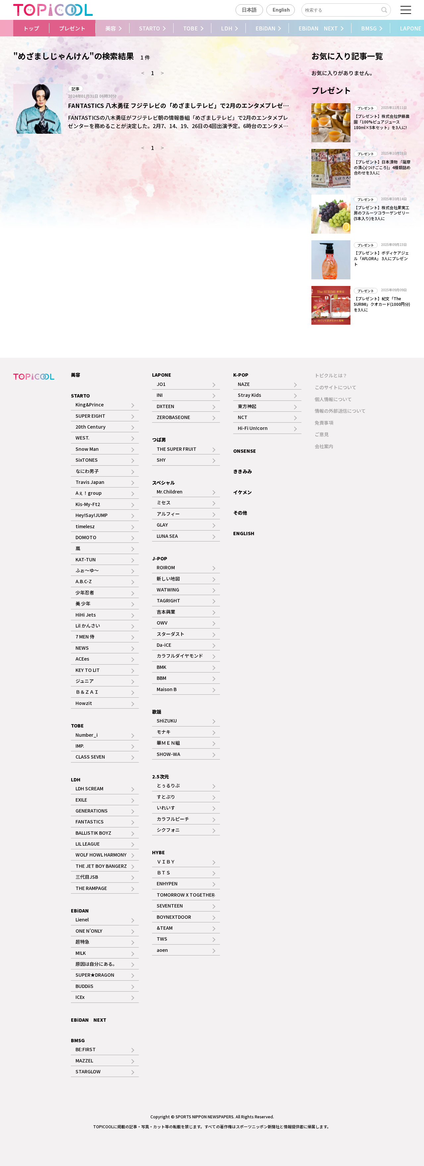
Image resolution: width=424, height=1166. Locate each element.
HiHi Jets (86, 614)
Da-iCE (164, 644)
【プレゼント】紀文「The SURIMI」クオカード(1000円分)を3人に (382, 304)
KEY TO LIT (88, 670)
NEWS (82, 647)
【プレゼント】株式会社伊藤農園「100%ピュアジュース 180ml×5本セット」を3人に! (381, 121)
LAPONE (161, 374)
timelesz (85, 526)
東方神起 (247, 406)
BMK (161, 667)
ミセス (164, 502)
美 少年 (83, 603)
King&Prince (90, 404)
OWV (162, 622)
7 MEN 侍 (85, 636)
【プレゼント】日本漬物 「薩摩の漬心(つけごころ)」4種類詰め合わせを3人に (382, 167)
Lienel (82, 919)
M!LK (81, 953)
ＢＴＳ (164, 872)
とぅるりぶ (168, 785)
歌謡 (156, 711)
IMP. (80, 745)
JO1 (161, 384)
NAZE (244, 384)
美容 (110, 28)
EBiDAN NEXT (318, 28)
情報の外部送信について (340, 410)
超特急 (82, 941)
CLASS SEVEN (90, 756)
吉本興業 (166, 611)
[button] (12, 28)
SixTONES (87, 459)
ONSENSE (244, 450)
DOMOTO (86, 537)
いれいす (166, 807)
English (281, 10)
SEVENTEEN (170, 905)
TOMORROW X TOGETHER (186, 894)
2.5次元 (160, 776)
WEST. (82, 437)
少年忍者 (85, 592)
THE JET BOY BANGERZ (101, 866)
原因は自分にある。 (96, 963)
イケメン (242, 492)
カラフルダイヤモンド (180, 655)
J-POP (159, 558)
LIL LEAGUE (88, 843)
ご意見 (322, 434)
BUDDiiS (84, 986)
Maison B (167, 689)
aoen (162, 950)
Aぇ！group (89, 493)
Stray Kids (249, 395)
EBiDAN (265, 28)
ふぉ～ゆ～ (87, 570)
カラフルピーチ (173, 819)
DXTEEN (165, 406)
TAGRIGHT (168, 600)
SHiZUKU (167, 720)
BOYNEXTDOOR (174, 916)
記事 (76, 88)
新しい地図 (168, 578)
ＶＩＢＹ (166, 861)
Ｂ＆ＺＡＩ (87, 691)
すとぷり (166, 796)
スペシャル (163, 482)
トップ (31, 28)
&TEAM (165, 927)
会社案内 (324, 446)
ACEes (82, 658)
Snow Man (87, 448)
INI (160, 395)
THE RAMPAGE (91, 888)
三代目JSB (87, 876)
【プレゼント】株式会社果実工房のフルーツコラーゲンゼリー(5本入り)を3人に (381, 213)
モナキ (164, 731)
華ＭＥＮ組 (168, 742)
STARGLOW (88, 1071)
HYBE (158, 852)
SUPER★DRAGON (95, 974)
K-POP (240, 374)
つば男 (159, 439)
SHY (161, 459)
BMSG (369, 28)
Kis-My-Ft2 (88, 504)
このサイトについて (335, 387)
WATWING (168, 589)
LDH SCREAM (89, 788)
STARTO (149, 28)
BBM (161, 678)
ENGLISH (243, 533)
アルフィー (168, 513)
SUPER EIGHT (90, 415)
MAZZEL (84, 1060)
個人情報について (333, 399)
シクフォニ (168, 829)
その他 (240, 512)
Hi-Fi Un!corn (253, 428)
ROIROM (166, 567)
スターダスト (171, 633)
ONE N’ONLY (89, 930)
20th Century (91, 426)
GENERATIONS (92, 810)
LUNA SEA (167, 536)
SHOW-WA (168, 754)
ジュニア (85, 680)
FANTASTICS (90, 821)
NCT (242, 417)
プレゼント (72, 28)
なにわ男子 (87, 471)
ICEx (80, 997)
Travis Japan (90, 482)
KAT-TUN (86, 559)
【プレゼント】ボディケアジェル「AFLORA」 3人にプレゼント (381, 258)
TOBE (190, 28)
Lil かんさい (88, 625)
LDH (226, 28)
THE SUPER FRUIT (176, 448)
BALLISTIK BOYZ (93, 832)
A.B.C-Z (84, 581)
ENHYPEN (167, 883)
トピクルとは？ (331, 375)
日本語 (249, 10)
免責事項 (324, 422)
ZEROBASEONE (173, 417)
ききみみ (242, 471)
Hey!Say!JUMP (92, 515)
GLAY (162, 524)
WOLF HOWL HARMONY (101, 854)
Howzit (84, 703)
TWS (162, 938)
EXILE (81, 799)
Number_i (87, 734)
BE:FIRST (86, 1049)
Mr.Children (170, 491)
